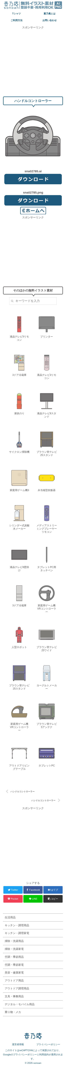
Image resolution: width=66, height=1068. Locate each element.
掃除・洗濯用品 (14, 941)
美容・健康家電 (14, 972)
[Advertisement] (33, 62)
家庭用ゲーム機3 (19, 490)
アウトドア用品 (14, 980)
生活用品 (10, 917)
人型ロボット (19, 647)
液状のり (19, 413)
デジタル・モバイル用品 (20, 1004)
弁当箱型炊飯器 (47, 490)
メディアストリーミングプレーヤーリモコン (47, 528)
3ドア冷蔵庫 (19, 374)
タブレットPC (47, 765)
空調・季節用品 (14, 956)
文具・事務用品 (14, 996)
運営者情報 (18, 1044)
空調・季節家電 (14, 964)
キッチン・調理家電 (17, 933)
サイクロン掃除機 (19, 451)
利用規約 (44, 1054)
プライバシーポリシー (48, 1044)
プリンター (46, 336)
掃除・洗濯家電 (14, 949)
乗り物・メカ (13, 1012)
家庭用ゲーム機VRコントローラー (46, 608)
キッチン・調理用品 (17, 925)
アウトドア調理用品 (17, 988)
